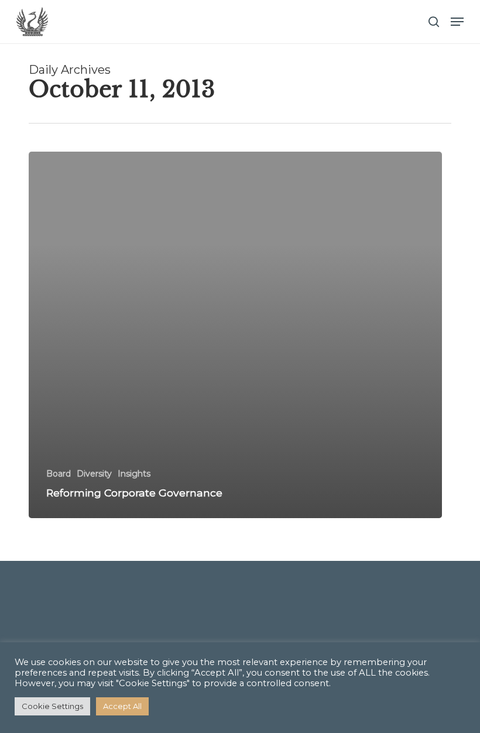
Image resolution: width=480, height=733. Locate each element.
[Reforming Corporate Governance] (235, 335)
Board (58, 473)
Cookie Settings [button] (52, 706)
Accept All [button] (122, 706)
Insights (134, 473)
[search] (434, 21)
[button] (457, 22)
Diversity (94, 473)
